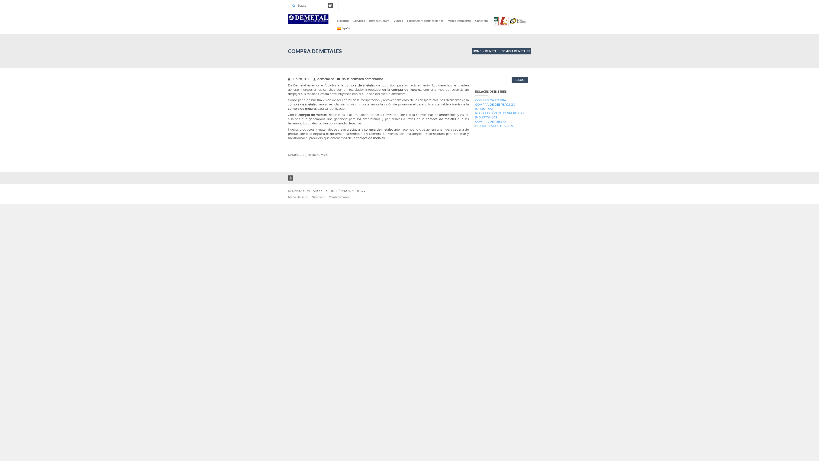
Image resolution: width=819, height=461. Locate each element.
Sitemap (318, 197)
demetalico (325, 79)
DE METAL (491, 51)
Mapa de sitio (298, 197)
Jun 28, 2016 (301, 79)
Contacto (481, 20)
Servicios (359, 20)
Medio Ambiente (459, 20)
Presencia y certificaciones (425, 20)
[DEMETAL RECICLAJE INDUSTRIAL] (308, 18)
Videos (398, 20)
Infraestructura (379, 20)
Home (477, 51)
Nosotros (343, 20)
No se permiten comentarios (362, 79)
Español (345, 28)
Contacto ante (339, 197)
